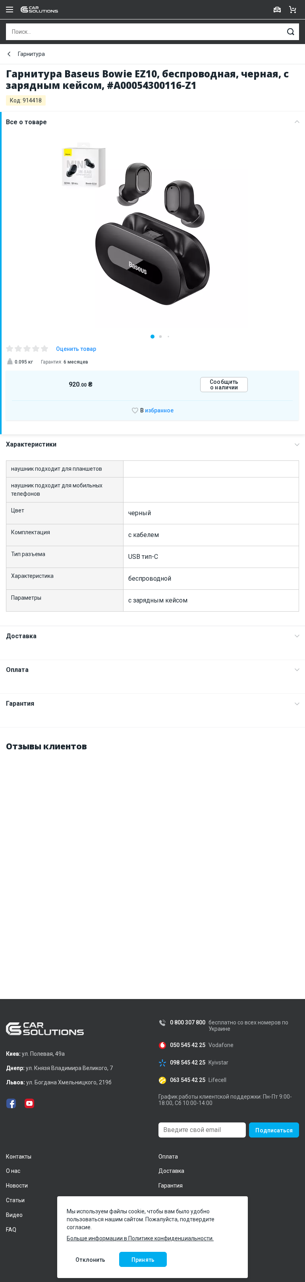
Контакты (18, 1156)
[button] (152, 337)
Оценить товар (76, 349)
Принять (142, 1260)
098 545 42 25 (187, 1063)
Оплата (17, 670)
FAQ (11, 1229)
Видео (14, 1215)
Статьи (15, 1200)
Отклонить (90, 1260)
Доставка (21, 636)
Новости (17, 1185)
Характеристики (31, 444)
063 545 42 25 (187, 1080)
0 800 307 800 (187, 1023)
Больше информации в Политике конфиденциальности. (140, 1238)
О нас (13, 1171)
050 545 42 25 (187, 1045)
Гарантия (20, 703)
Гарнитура (31, 54)
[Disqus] (152, 858)
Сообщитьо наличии (224, 385)
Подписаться (274, 1130)
